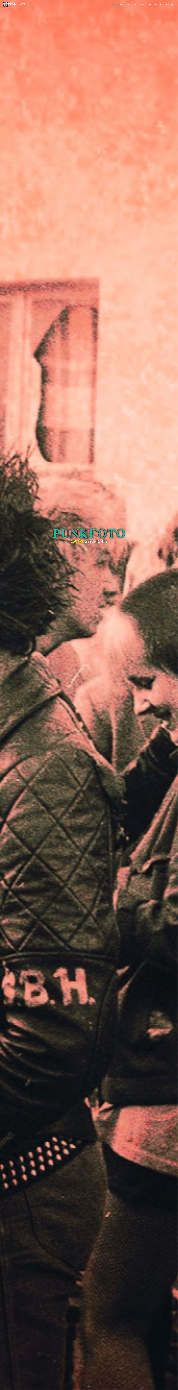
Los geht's (89, 549)
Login (161, 4)
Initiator (152, 4)
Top (134, 4)
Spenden (142, 4)
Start (114, 4)
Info (121, 4)
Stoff (128, 4)
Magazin (169, 4)
